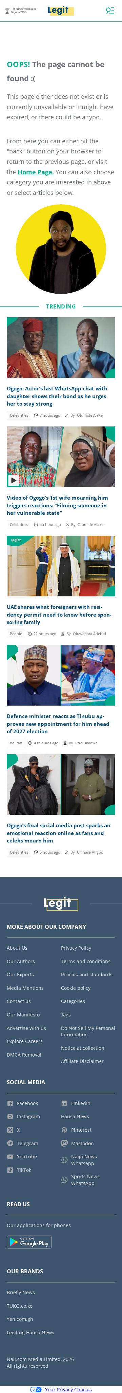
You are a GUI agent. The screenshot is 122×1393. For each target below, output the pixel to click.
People (16, 633)
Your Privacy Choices (68, 1389)
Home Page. (36, 172)
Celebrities (19, 415)
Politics (16, 743)
